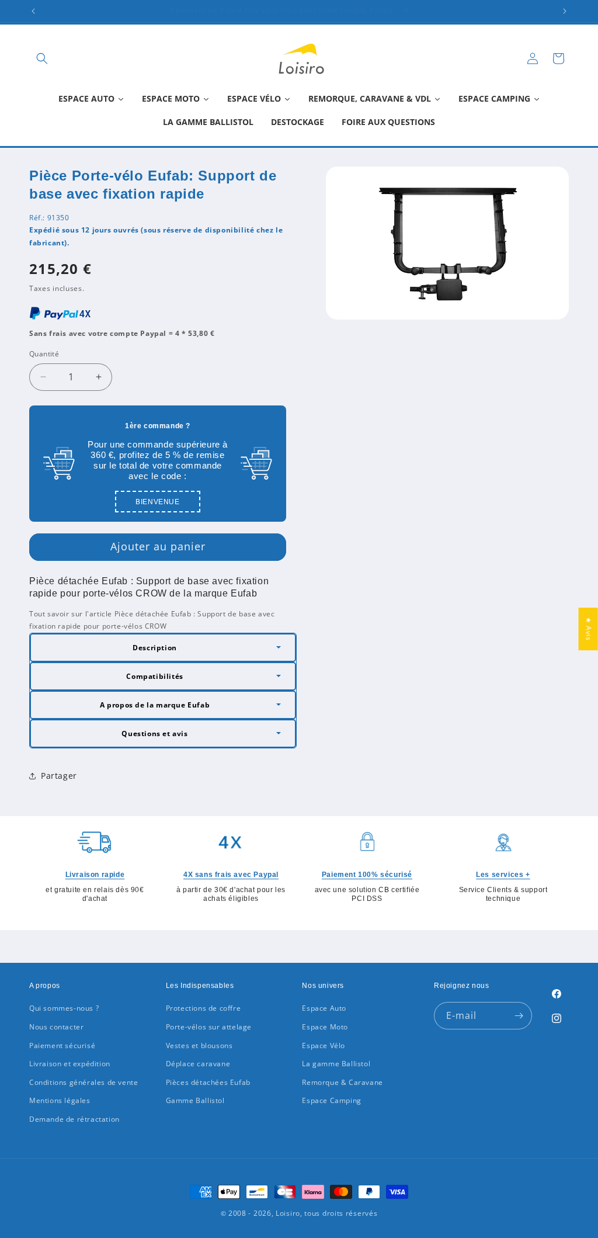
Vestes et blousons (199, 1045)
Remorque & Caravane (342, 1082)
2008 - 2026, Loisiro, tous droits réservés (301, 1213)
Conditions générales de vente (83, 1082)
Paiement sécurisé (62, 1045)
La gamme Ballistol (336, 1064)
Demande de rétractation (74, 1119)
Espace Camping (331, 1100)
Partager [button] (59, 775)
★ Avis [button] (589, 629)
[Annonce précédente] (33, 11)
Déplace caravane (198, 1064)
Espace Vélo (323, 1045)
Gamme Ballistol (195, 1100)
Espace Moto (325, 1027)
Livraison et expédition (69, 1064)
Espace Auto (324, 1008)
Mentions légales (60, 1100)
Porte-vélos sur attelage (209, 1027)
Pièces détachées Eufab (208, 1082)
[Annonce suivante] (565, 11)
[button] (42, 58)
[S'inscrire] (518, 1015)
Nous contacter (56, 1027)
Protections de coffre (203, 1008)
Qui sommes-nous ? (64, 1008)
